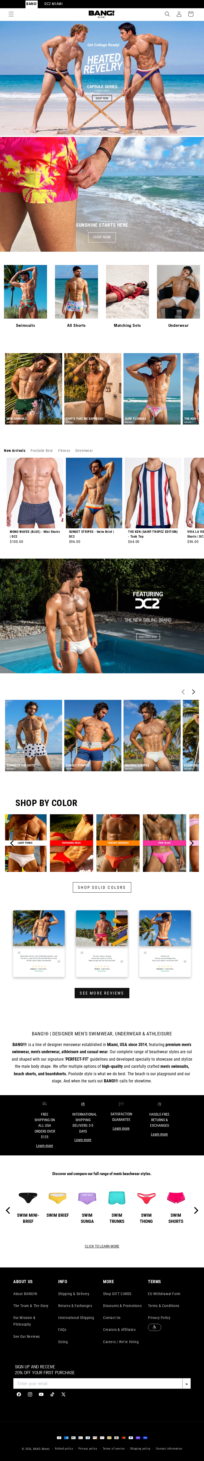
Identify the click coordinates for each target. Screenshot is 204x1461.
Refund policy (64, 1448)
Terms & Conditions (163, 1306)
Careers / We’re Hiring (121, 1342)
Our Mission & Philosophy (24, 1321)
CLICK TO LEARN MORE (102, 1246)
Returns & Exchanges (75, 1306)
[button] (11, 14)
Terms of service (114, 1448)
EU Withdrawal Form (164, 1294)
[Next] (191, 843)
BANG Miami (41, 1449)
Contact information (169, 1448)
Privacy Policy (159, 1318)
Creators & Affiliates (119, 1329)
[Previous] (12, 843)
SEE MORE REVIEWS (102, 993)
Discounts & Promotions (122, 1306)
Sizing (63, 1342)
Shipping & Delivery (73, 1294)
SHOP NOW (102, 237)
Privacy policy (87, 1448)
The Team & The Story (31, 1306)
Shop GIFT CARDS (117, 1294)
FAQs (62, 1329)
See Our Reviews (26, 1336)
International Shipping (76, 1318)
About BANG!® (25, 1294)
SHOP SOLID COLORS (102, 887)
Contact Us (112, 1318)
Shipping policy (140, 1448)
